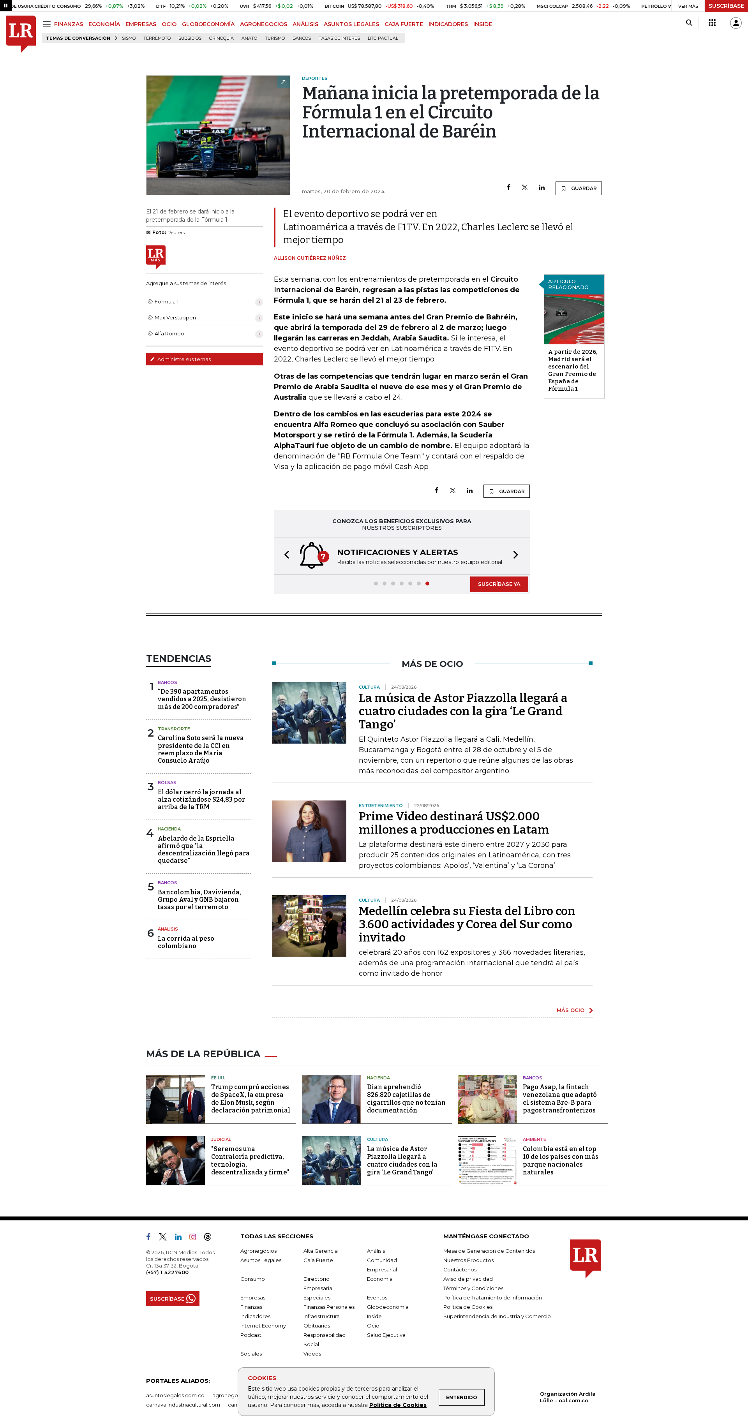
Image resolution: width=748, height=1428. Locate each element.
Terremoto (157, 38)
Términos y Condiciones (473, 1288)
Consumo (252, 1279)
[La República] (21, 34)
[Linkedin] (542, 188)
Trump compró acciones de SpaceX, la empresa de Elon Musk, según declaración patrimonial (250, 1098)
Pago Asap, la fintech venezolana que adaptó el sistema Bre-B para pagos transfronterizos (560, 1098)
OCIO (169, 24)
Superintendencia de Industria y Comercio (497, 1316)
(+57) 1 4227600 (167, 1272)
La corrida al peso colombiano (186, 942)
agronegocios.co (234, 1395)
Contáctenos (459, 1269)
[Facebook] (508, 188)
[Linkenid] (181, 1238)
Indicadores (255, 1316)
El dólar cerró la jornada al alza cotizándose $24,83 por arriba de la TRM (201, 799)
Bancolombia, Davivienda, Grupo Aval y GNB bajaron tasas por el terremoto (199, 900)
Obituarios (316, 1325)
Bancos (302, 38)
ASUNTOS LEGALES (351, 24)
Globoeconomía (388, 1307)
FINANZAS (68, 24)
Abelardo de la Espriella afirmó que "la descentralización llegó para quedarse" (204, 850)
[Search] (689, 23)
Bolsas (167, 782)
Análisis (168, 929)
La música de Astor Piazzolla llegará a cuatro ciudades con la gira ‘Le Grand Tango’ (463, 711)
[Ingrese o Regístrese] (736, 23)
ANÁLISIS (305, 24)
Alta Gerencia (320, 1251)
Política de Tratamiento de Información (492, 1297)
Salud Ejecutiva (386, 1335)
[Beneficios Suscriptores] (712, 23)
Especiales (316, 1297)
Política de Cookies (398, 1405)
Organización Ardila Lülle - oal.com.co (568, 1397)
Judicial (221, 1139)
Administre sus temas (183, 359)
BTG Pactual (383, 38)
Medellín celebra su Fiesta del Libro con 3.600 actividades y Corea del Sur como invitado (467, 924)
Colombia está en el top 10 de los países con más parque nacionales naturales (560, 1160)
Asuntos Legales (260, 1260)
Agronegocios (258, 1251)
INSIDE (482, 24)
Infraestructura (321, 1316)
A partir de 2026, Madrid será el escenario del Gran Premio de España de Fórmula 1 (573, 370)
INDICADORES (448, 24)
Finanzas (251, 1307)
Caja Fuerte (318, 1260)
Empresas (252, 1297)
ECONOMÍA (104, 24)
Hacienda (169, 829)
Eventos (377, 1297)
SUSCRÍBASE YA (499, 584)
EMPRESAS (140, 24)
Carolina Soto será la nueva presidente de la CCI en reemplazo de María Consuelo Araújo (201, 749)
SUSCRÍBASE (726, 5)
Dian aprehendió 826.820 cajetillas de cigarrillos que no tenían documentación (406, 1098)
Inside (374, 1316)
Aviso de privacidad (468, 1279)
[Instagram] (195, 1238)
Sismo (129, 38)
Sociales (251, 1353)
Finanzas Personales (329, 1307)
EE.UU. (218, 1078)
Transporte (174, 729)
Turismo (275, 38)
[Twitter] (524, 188)
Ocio (373, 1325)
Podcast (250, 1335)
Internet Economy (263, 1325)
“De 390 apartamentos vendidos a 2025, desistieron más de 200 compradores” (202, 699)
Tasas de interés (339, 38)
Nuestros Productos (468, 1260)
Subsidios (189, 38)
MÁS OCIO (570, 1010)
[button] (284, 556)
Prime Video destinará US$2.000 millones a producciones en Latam (454, 823)
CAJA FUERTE (404, 24)
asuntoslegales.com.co (175, 1395)
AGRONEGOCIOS (263, 24)
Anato (249, 38)
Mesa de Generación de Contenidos (489, 1251)
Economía (380, 1279)
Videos (312, 1353)
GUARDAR (583, 188)
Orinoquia (221, 38)
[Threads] (211, 1238)
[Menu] (48, 24)
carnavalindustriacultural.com (183, 1405)
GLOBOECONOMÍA (208, 24)
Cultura (377, 1139)
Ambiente (534, 1139)
